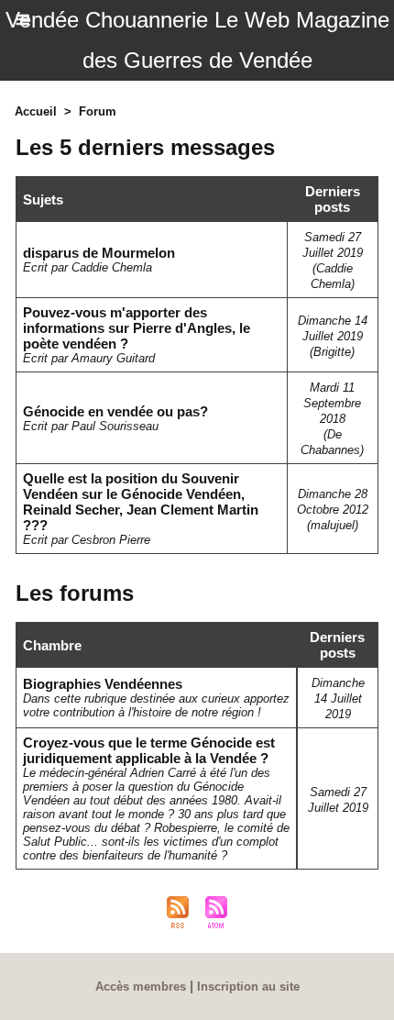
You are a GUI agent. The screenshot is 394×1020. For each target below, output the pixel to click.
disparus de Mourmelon (99, 253)
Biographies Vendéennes (102, 684)
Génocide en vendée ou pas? (115, 411)
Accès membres (140, 986)
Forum (97, 111)
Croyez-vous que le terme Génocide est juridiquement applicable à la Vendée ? (149, 750)
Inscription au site (248, 986)
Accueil (36, 111)
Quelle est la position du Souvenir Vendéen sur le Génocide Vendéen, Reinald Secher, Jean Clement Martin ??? (140, 502)
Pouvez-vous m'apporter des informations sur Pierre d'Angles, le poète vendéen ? (136, 328)
